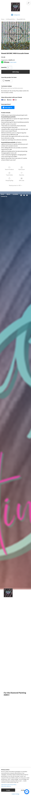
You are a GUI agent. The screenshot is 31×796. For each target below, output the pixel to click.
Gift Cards (21, 180)
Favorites (21, 175)
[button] (6, 80)
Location (15, 194)
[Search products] (28, 3)
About (8, 194)
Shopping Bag (9, 180)
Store (2, 19)
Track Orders (9, 175)
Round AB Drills (21, 19)
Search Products (9, 169)
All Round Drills (10, 19)
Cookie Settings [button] (15, 794)
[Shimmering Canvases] (15, 7)
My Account (22, 169)
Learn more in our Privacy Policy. (9, 784)
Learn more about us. (6, 786)
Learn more (13, 62)
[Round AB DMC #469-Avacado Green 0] (15, 36)
